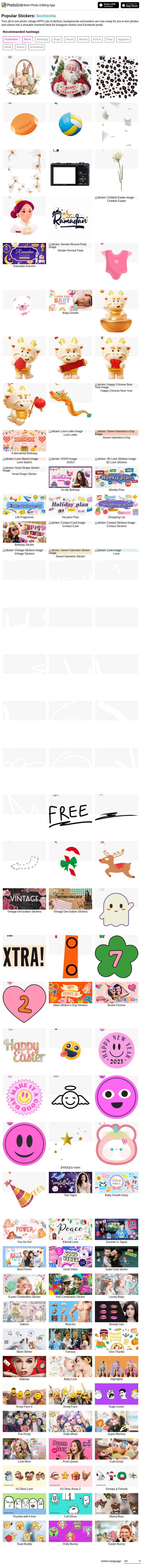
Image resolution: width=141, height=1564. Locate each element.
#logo (56, 39)
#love (27, 39)
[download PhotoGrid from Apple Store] (130, 5)
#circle (97, 39)
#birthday (42, 39)
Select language (111, 1561)
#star (110, 39)
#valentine (11, 39)
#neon (20, 47)
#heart (70, 39)
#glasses (123, 39)
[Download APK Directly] (108, 5)
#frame (83, 39)
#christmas (36, 47)
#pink (7, 47)
